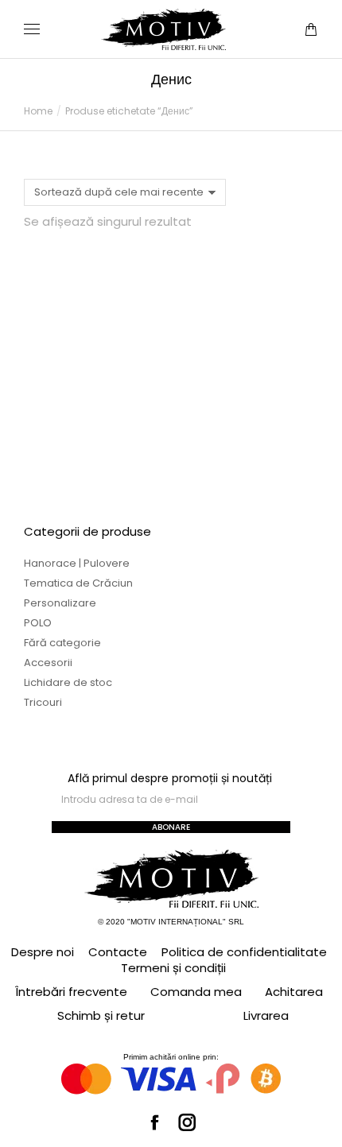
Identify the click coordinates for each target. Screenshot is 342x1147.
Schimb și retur (101, 1015)
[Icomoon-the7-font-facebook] (155, 1122)
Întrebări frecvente (71, 991)
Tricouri (43, 702)
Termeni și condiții (173, 968)
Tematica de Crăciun (78, 583)
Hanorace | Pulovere (77, 563)
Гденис (91, 408)
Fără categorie (62, 642)
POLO (38, 622)
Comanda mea (196, 991)
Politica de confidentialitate (244, 952)
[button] (235, 12)
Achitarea (294, 991)
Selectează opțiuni (91, 466)
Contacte (117, 952)
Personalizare (60, 602)
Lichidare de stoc (68, 682)
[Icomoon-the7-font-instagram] (188, 1122)
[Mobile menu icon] (32, 29)
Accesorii (48, 662)
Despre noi (42, 952)
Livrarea (266, 1015)
